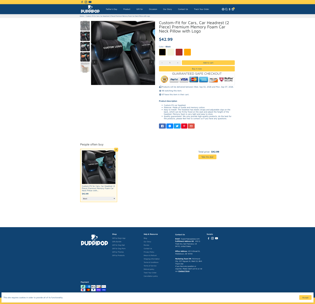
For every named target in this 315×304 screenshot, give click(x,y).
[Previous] (84, 23)
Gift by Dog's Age (118, 238)
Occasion (153, 9)
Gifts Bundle (116, 242)
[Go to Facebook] (82, 2)
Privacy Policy (149, 252)
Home (82, 16)
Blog (145, 238)
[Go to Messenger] (169, 126)
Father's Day (111, 9)
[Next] (84, 70)
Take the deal (207, 157)
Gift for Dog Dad (118, 245)
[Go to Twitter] (177, 126)
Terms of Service (150, 266)
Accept (305, 297)
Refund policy (149, 269)
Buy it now (197, 69)
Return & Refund (150, 255)
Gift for (139, 9)
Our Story (167, 9)
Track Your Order (201, 9)
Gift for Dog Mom (119, 248)
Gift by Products (118, 255)
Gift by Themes (118, 252)
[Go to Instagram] (85, 2)
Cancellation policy (151, 276)
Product (126, 9)
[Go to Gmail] (191, 126)
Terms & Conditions (151, 262)
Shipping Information (152, 259)
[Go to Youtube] (90, 2)
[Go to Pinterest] (184, 126)
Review (146, 245)
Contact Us (183, 9)
